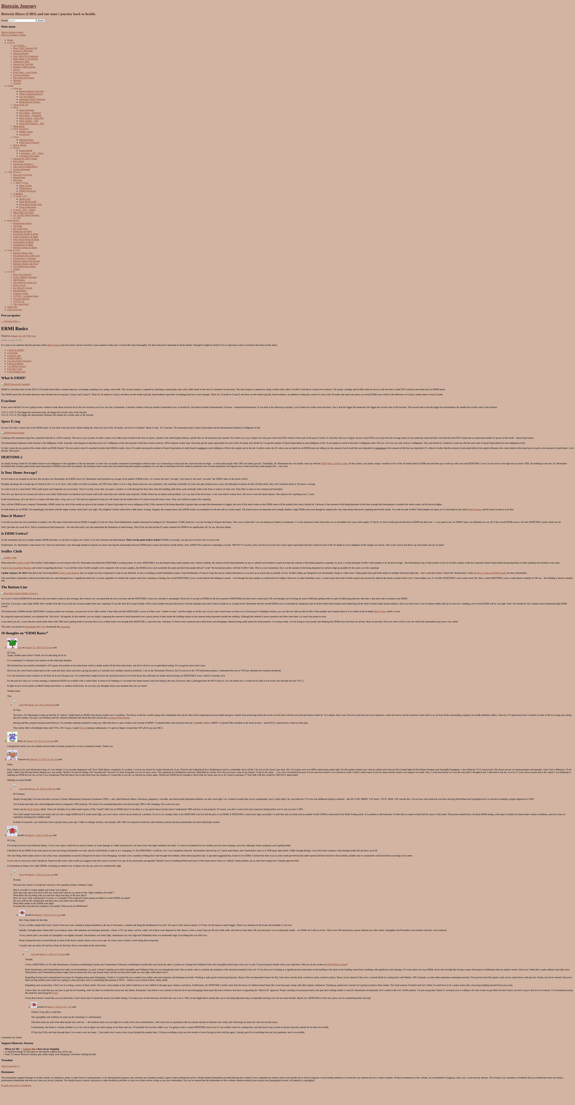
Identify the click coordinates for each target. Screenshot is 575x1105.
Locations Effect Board (119, 717)
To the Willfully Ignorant (25, 277)
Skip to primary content (12, 32)
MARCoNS (25, 199)
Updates (17, 83)
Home (10, 40)
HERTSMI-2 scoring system (334, 463)
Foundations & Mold (23, 245)
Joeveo (16, 69)
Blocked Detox (26, 139)
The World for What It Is (25, 282)
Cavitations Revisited (29, 156)
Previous (6, 321)
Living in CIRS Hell (22, 51)
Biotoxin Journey (19, 6)
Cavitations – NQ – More (31, 153)
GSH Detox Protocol (29, 142)
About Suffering (21, 53)
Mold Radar (19, 126)
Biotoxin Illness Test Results (26, 261)
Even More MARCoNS (30, 204)
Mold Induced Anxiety (30, 102)
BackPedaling (19, 290)
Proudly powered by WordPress (16, 1085)
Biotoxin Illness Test (22, 253)
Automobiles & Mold (23, 242)
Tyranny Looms (20, 293)
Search (4, 20)
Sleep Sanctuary (26, 110)
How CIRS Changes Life (25, 48)
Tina (19, 647)
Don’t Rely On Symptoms (25, 56)
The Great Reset (21, 304)
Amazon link (29, 1049)
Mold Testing (25, 185)
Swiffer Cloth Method (68, 573)
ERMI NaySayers (27, 191)
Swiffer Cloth (14, 369)
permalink (65, 626)
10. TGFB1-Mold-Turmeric (26, 215)
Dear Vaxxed (19, 285)
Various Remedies (21, 169)
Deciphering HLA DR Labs (26, 255)
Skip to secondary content (13, 35)
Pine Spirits (18, 161)
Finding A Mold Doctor (24, 67)
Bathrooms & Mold (22, 231)
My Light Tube (20, 228)
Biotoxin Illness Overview (31, 91)
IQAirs (82, 728)
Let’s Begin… (20, 45)
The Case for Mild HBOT (25, 166)
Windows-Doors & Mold (25, 247)
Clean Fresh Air (20, 104)
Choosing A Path (21, 61)
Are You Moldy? (27, 96)
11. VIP (17, 218)
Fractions (12, 353)
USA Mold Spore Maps (24, 266)
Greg (33, 336)
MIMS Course (26, 131)
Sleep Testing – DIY (29, 121)
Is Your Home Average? (19, 361)
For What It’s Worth (22, 288)
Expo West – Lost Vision (25, 72)
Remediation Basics (22, 223)
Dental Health (25, 150)
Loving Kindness (21, 75)
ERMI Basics (25, 188)
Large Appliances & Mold (25, 237)
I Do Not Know (14, 309)
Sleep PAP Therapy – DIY (31, 123)
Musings (17, 80)
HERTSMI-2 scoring (337, 964)
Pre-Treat (17, 180)
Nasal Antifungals (27, 207)
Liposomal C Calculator (24, 258)
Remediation (31, 626)
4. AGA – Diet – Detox (24, 210)
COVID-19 (18, 301)
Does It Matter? (15, 363)
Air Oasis (17, 226)
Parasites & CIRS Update (25, 158)
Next (17, 321)
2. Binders (18, 193)
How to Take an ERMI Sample (491, 573)
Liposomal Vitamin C (23, 164)
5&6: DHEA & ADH (23, 212)
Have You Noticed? (22, 274)
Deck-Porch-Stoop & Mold (26, 239)
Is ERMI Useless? (16, 366)
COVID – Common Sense (25, 296)
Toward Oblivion (21, 299)
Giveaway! (24, 134)
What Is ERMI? (15, 350)
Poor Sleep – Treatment (30, 115)
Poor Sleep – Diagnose (30, 113)
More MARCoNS (27, 201)
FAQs (55, 993)
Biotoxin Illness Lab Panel (25, 263)
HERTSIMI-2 (14, 358)
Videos (16, 269)
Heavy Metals (19, 145)
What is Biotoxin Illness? (31, 94)
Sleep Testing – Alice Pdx (31, 118)
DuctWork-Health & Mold (25, 234)
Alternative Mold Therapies (32, 99)
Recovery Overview (22, 175)
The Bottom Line (16, 371)
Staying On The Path (23, 64)
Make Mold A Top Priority (25, 59)
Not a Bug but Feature (23, 78)
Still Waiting (19, 280)
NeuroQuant (19, 177)
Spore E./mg (14, 355)
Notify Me (12, 307)
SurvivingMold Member (20, 568)
